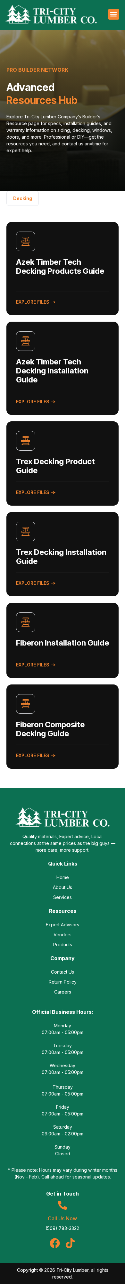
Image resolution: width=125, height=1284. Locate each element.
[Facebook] (55, 1243)
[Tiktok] (70, 1243)
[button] (113, 14)
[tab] (22, 198)
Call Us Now (62, 1218)
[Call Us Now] (62, 1205)
